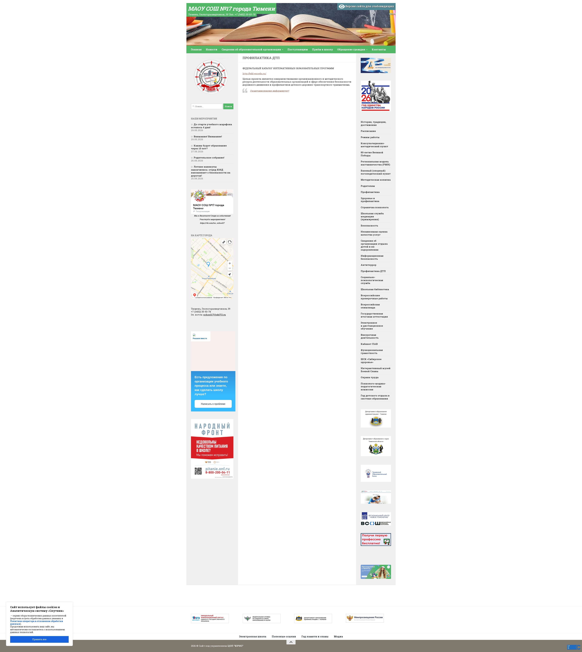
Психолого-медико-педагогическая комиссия (373, 386)
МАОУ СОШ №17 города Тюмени (231, 8)
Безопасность (369, 225)
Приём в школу (322, 49)
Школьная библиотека (375, 289)
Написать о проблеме (213, 404)
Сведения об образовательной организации (251, 49)
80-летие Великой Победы (372, 154)
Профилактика (370, 192)
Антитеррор (368, 264)
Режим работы (370, 137)
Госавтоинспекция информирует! (269, 90)
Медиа (338, 636)
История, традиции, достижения (373, 123)
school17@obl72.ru (214, 314)
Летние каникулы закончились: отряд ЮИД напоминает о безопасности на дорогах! (210, 171)
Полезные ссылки (284, 636)
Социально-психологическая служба (372, 280)
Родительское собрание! (209, 157)
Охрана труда (369, 377)
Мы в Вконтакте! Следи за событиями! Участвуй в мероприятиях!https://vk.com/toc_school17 (212, 219)
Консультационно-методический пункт (374, 145)
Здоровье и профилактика (370, 200)
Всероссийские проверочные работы (374, 297)
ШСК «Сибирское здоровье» (371, 361)
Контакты (379, 49)
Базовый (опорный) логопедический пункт (376, 172)
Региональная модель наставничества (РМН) (375, 163)
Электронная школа (252, 636)
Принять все (39, 639)
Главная (196, 49)
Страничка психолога (374, 207)
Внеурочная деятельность (370, 336)
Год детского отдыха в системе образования (375, 397)
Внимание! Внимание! (208, 136)
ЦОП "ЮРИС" (235, 645)
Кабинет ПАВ (369, 343)
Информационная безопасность (372, 257)
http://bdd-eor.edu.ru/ (254, 73)
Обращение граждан (351, 49)
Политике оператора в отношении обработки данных (36, 622)
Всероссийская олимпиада (370, 306)
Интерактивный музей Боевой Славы (375, 370)
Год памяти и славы (314, 636)
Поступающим (298, 49)
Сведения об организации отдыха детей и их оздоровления (374, 245)
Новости (211, 49)
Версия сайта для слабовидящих (369, 6)
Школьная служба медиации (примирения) (372, 216)
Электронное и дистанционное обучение (372, 325)
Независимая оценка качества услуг (374, 233)
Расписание (368, 130)
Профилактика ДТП (373, 271)
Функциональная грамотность (372, 351)
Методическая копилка (376, 179)
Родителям (368, 185)
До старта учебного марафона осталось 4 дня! (211, 126)
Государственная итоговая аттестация (374, 315)
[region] (39, 624)
